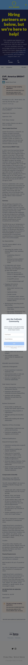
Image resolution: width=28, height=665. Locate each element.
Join (14, 343)
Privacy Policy (14, 347)
